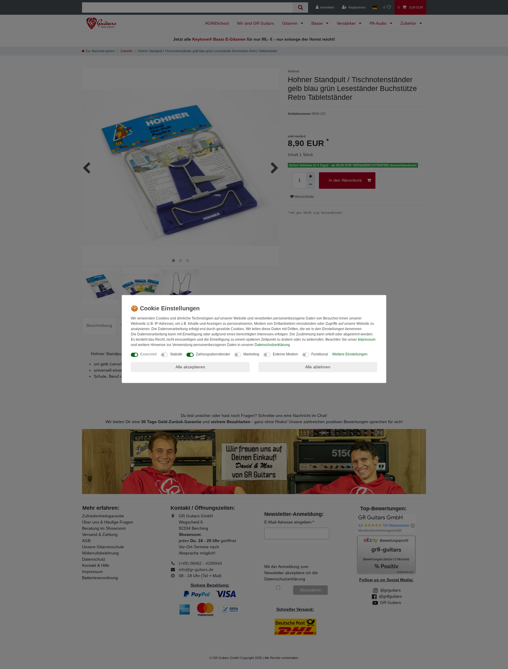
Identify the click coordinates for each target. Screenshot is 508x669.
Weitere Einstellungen (349, 354)
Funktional (319, 354)
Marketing (251, 354)
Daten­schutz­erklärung (272, 345)
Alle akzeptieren (190, 367)
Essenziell (148, 354)
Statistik (176, 354)
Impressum (366, 339)
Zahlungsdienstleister (213, 354)
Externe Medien (285, 354)
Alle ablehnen (317, 367)
